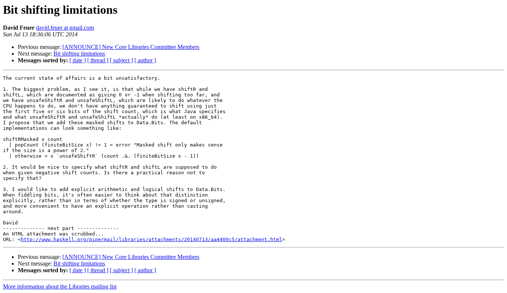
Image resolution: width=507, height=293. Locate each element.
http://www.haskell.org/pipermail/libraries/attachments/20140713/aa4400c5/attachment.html (151, 239)
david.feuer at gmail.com (65, 27)
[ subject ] (121, 60)
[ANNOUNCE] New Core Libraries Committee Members (130, 47)
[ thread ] (97, 60)
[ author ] (145, 60)
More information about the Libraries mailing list (60, 286)
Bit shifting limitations (79, 53)
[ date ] (77, 60)
